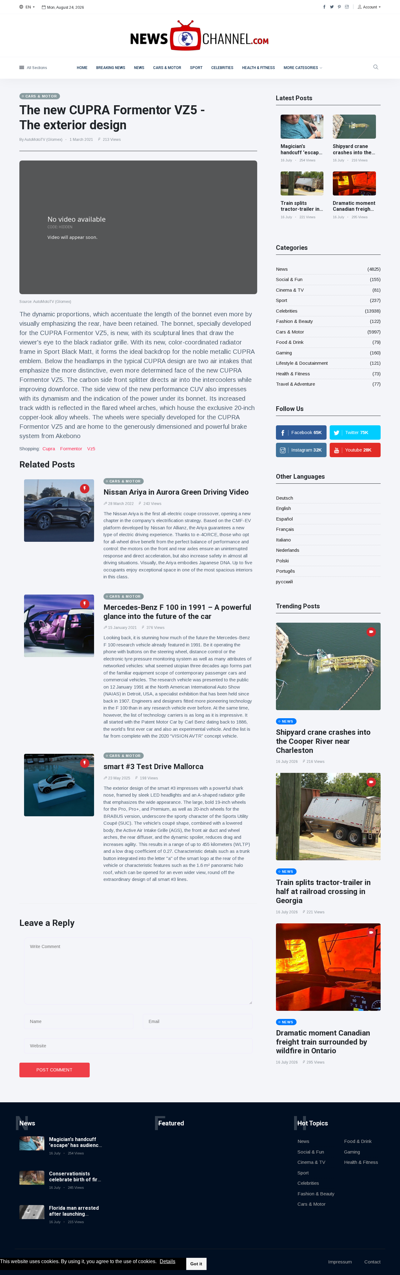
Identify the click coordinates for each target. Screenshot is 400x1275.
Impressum (340, 1261)
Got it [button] (196, 1263)
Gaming (284, 352)
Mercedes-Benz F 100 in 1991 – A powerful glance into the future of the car (177, 612)
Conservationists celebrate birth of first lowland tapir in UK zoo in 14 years (75, 1183)
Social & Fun (289, 279)
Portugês (285, 571)
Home (82, 68)
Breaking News (110, 68)
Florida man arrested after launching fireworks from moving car (74, 1217)
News (139, 68)
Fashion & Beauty (294, 321)
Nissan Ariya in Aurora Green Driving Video (176, 492)
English (283, 508)
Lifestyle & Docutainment (302, 363)
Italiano (283, 539)
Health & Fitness (258, 68)
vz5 (91, 448)
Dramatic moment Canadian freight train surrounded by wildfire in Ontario (323, 1042)
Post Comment (54, 1069)
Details (167, 1261)
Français (285, 529)
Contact (372, 1261)
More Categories (301, 68)
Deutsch (284, 498)
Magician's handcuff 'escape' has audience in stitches (302, 155)
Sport (196, 68)
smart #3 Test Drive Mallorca (153, 766)
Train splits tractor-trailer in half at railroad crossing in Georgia (323, 891)
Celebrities (222, 68)
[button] (159, 1262)
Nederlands (287, 550)
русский (284, 581)
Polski (282, 560)
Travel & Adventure (295, 384)
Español (284, 518)
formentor (71, 448)
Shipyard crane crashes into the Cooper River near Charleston (352, 155)
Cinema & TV (290, 290)
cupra (48, 448)
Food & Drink (289, 342)
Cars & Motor (167, 68)
